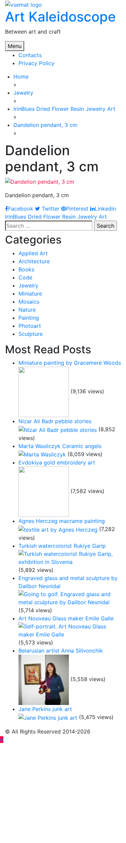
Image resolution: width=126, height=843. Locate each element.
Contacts (30, 55)
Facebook (20, 208)
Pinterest (77, 208)
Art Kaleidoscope (60, 16)
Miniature (30, 293)
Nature (27, 309)
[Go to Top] (1, 739)
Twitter (49, 208)
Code (25, 277)
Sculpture (30, 333)
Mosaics (28, 301)
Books (26, 269)
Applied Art (33, 253)
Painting (28, 317)
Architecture (34, 261)
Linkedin (105, 208)
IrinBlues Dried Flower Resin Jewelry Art (56, 216)
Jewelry (28, 285)
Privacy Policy (36, 63)
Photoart (29, 325)
